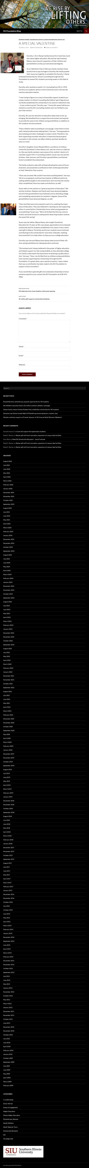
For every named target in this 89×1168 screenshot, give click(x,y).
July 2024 (6, 559)
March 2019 (7, 789)
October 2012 (8, 996)
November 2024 (8, 543)
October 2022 (8, 641)
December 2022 (8, 633)
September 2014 (8, 941)
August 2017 (7, 863)
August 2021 (7, 691)
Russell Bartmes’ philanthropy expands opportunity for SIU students (26, 402)
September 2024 (8, 551)
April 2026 (7, 477)
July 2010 (6, 1039)
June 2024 (6, 563)
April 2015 (7, 922)
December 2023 (8, 586)
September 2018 (8, 812)
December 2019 (8, 754)
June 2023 (6, 609)
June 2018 (6, 824)
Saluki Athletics (8, 1123)
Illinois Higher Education (52, 39)
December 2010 (8, 1027)
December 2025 (8, 492)
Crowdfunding (8, 1100)
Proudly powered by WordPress (12, 1165)
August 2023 (7, 602)
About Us (79, 31)
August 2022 (7, 648)
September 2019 (8, 765)
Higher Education (36, 39)
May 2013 (6, 984)
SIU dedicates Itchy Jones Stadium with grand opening (37, 290)
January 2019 (7, 797)
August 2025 (7, 508)
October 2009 (8, 1058)
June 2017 (6, 871)
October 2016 (8, 902)
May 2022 (6, 656)
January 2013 (7, 988)
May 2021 (6, 703)
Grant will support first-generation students (31, 431)
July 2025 (6, 512)
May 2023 (6, 613)
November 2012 (8, 992)
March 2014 (7, 953)
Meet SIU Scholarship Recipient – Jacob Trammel (28, 439)
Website (22, 365)
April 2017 (7, 879)
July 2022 (6, 652)
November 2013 (8, 964)
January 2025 (7, 535)
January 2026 (7, 489)
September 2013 (8, 972)
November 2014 (8, 937)
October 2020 (8, 726)
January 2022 (7, 672)
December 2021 (8, 676)
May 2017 (6, 875)
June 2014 (6, 945)
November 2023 (8, 590)
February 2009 (8, 1085)
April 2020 (7, 738)
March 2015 (7, 925)
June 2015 (6, 914)
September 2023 (8, 598)
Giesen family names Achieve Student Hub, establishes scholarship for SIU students (31, 409)
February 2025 (8, 531)
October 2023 (8, 594)
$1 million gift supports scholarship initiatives (34, 298)
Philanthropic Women (10, 1119)
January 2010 (7, 1054)
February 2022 (8, 668)
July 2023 (6, 606)
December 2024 (8, 539)
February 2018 (8, 840)
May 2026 (6, 473)
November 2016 (8, 898)
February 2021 (8, 715)
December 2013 (8, 961)
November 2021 (8, 680)
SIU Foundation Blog (12, 31)
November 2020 (8, 723)
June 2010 (6, 1042)
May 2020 (6, 734)
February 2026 (8, 485)
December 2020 (8, 719)
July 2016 (6, 906)
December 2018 (8, 801)
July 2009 (6, 1066)
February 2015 (8, 929)
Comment (23, 319)
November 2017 (8, 851)
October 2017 (8, 855)
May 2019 (6, 781)
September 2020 (8, 730)
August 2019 (7, 769)
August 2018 (7, 816)
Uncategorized (8, 1139)
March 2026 (7, 481)
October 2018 (8, 808)
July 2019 (6, 773)
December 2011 (8, 1011)
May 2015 (6, 918)
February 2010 (8, 1050)
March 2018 (7, 836)
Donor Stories (24, 39)
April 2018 (7, 832)
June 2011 (6, 1023)
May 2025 (6, 520)
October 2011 (8, 1019)
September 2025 (8, 504)
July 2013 (6, 976)
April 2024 (7, 570)
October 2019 (8, 762)
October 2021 (8, 684)
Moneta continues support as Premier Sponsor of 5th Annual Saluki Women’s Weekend (32, 417)
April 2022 (7, 660)
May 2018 (6, 828)
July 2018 (6, 820)
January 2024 (7, 582)
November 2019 (8, 758)
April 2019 (7, 785)
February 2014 (8, 957)
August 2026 (7, 461)
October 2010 (8, 1035)
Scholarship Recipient (10, 1131)
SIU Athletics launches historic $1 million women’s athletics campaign (26, 405)
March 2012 (7, 1003)
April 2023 (7, 617)
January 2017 (7, 890)
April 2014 (7, 949)
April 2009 (7, 1078)
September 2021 (8, 687)
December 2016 (8, 894)
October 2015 (8, 910)
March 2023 (7, 621)
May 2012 (6, 1000)
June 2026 (6, 469)
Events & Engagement (10, 1107)
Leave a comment (52, 47)
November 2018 (8, 805)
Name (21, 346)
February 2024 (8, 578)
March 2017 (7, 883)
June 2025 (6, 516)
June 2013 (6, 980)
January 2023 (7, 629)
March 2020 (7, 742)
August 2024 (7, 555)
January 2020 (7, 750)
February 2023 (8, 625)
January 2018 (7, 844)
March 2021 (7, 711)
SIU (64, 39)
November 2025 (8, 496)
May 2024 (6, 567)
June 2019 (6, 777)
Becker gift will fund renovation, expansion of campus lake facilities (38, 435)
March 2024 (7, 574)
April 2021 (7, 707)
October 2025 (8, 500)
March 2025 (7, 528)
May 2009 (6, 1074)
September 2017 (8, 859)
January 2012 (7, 1007)
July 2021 (6, 695)
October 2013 (8, 968)
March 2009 (7, 1081)
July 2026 (6, 465)
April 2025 (7, 524)
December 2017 (8, 847)
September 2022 (8, 645)
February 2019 (8, 793)
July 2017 (6, 867)
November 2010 (8, 1031)
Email (21, 355)
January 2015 (7, 933)
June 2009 (6, 1070)
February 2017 (8, 886)
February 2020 (8, 746)
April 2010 (7, 1046)
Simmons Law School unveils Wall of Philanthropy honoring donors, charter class (30, 413)
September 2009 (8, 1062)
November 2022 (8, 637)
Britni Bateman (37, 47)
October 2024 (8, 547)
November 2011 (8, 1015)
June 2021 (6, 699)
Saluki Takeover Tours (10, 1127)
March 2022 (7, 664)
